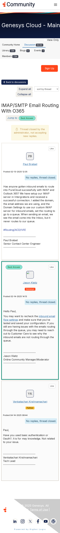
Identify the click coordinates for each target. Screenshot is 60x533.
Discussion (33, 44)
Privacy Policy (17, 513)
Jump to (20, 117)
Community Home (11, 44)
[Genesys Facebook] (38, 521)
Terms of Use (39, 509)
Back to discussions (15, 82)
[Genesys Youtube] (46, 521)
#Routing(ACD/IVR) (14, 229)
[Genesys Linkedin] (15, 521)
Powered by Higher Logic (30, 529)
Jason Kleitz (30, 282)
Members (9, 56)
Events (39, 50)
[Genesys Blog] (53, 521)
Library (8, 50)
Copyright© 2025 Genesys (26, 505)
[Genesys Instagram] (23, 521)
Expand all (25, 89)
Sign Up (49, 68)
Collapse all (24, 94)
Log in (46, 4)
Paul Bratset (30, 164)
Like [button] (52, 148)
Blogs (24, 50)
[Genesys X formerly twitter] (30, 521)
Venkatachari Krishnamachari (30, 401)
